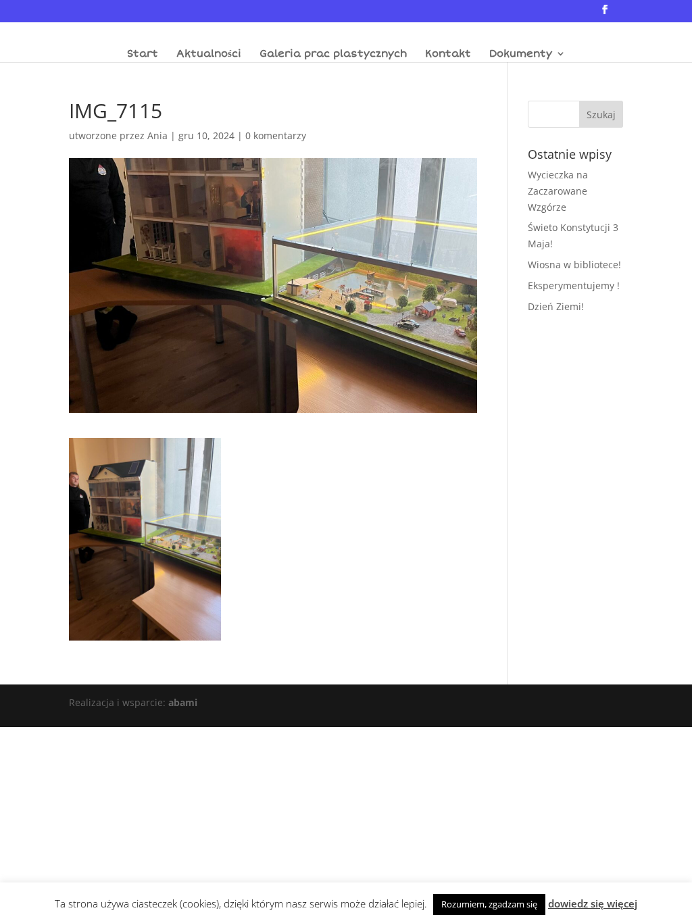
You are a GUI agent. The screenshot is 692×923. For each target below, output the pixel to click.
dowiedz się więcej (592, 903)
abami (182, 702)
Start (142, 54)
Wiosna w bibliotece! (574, 264)
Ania (157, 135)
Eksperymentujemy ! (574, 285)
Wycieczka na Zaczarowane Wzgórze (558, 191)
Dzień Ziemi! (556, 306)
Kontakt (448, 54)
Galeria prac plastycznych (333, 54)
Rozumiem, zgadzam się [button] (489, 904)
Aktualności (208, 54)
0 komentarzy (275, 135)
